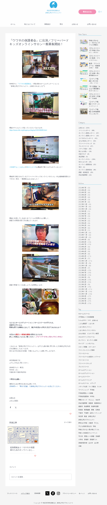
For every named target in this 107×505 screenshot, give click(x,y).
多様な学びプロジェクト (86, 420)
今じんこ (91, 400)
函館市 (80, 406)
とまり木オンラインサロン (87, 330)
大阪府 (91, 423)
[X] (47, 493)
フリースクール (83, 353)
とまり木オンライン (85, 327)
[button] (101, 12)
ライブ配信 (92, 387)
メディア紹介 (13, 400)
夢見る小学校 (82, 423)
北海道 (97, 410)
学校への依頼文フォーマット (87, 433)
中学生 (92, 396)
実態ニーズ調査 (89, 436)
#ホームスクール (84, 314)
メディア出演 (82, 387)
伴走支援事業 (82, 403)
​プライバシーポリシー (69, 493)
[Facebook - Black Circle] (53, 493)
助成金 (80, 410)
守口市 (80, 436)
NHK (89, 320)
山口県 (96, 443)
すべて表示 (67, 422)
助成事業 (87, 406)
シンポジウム (90, 343)
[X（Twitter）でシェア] (16, 407)
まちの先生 (82, 333)
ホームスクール (83, 383)
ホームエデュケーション (86, 373)
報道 (85, 416)
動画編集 (87, 410)
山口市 (91, 443)
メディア (93, 383)
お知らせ (12, 398)
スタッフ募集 (82, 347)
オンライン (82, 340)
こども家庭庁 (82, 324)
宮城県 (98, 436)
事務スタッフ (82, 400)
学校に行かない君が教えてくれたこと (89, 429)
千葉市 (80, 413)
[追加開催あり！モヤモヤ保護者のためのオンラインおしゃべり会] (23, 435)
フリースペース (83, 360)
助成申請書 (95, 406)
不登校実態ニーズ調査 (85, 393)
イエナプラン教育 (93, 333)
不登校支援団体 (83, 396)
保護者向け (97, 403)
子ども (96, 423)
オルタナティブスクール (86, 337)
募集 (92, 410)
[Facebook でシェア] (10, 407)
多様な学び (92, 416)
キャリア (81, 343)
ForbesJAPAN (82, 320)
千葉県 (86, 413)
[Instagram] (58, 493)
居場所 (86, 439)
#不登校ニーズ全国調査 (86, 317)
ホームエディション (85, 370)
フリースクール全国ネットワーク (89, 357)
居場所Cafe (93, 439)
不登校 (92, 390)
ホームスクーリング (85, 380)
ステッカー (92, 347)
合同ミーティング (95, 413)
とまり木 (91, 324)
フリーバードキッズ (85, 363)
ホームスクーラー (84, 377)
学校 (94, 426)
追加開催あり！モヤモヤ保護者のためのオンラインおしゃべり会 (22, 448)
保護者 (91, 403)
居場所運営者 (82, 443)
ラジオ (99, 387)
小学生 (80, 439)
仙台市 (98, 400)
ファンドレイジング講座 (86, 350)
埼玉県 (80, 416)
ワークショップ (83, 390)
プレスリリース (83, 367)
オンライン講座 (92, 340)
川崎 (79, 446)
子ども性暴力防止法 (85, 426)
